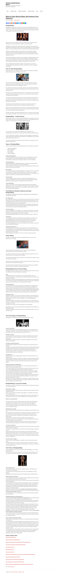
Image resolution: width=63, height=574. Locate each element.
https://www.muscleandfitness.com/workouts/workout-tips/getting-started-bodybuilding (20, 554)
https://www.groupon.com (10, 547)
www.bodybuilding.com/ (10, 549)
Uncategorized (12, 566)
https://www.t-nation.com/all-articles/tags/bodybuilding (15, 559)
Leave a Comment (17, 20)
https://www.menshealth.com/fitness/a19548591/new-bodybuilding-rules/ (18, 542)
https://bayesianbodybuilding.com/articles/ (13, 556)
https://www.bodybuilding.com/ (11, 537)
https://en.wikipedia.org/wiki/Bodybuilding (13, 539)
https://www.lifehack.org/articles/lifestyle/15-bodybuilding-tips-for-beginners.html (19, 564)
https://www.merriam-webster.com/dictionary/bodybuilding (15, 544)
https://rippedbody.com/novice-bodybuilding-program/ (15, 561)
